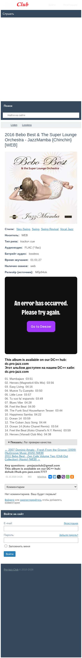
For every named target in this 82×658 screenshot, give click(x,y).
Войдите (10, 500)
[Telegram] (54, 477)
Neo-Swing (23, 229)
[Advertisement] (41, 60)
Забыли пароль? (68, 535)
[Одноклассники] (72, 477)
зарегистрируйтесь (31, 500)
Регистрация (71, 523)
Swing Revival (50, 229)
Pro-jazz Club (11, 569)
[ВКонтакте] (50, 477)
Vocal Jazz (66, 229)
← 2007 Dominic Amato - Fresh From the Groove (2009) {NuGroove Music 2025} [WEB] (40, 451)
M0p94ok (41, 477)
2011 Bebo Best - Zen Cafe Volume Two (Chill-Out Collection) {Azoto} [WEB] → (36, 458)
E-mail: (8, 523)
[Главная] (4, 125)
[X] (59, 477)
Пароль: (9, 535)
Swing (35, 229)
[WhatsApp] (67, 477)
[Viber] (63, 477)
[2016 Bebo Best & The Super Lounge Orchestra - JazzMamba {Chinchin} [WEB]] (41, 188)
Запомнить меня (19, 546)
